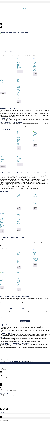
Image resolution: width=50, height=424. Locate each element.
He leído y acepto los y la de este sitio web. (18, 361)
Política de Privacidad (24, 361)
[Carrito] (1, 22)
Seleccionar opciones (19, 71)
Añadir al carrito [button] (35, 74)
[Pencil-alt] (4, 409)
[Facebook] (1, 409)
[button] (25, 2)
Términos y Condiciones (13, 361)
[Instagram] (6, 409)
